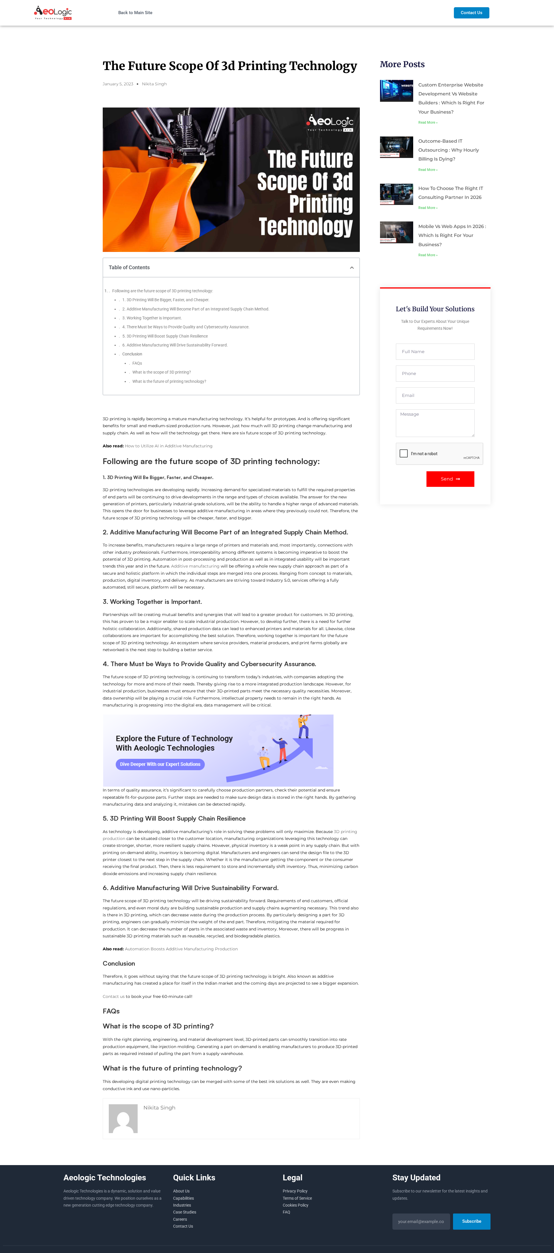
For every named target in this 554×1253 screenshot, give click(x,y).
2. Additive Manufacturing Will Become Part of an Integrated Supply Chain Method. (195, 309)
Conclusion (132, 354)
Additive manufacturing (195, 566)
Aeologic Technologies (104, 1177)
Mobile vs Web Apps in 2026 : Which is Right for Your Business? (452, 235)
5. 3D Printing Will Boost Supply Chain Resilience (165, 336)
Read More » (428, 122)
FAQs (137, 363)
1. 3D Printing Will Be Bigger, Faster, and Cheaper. (166, 299)
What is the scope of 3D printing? (161, 372)
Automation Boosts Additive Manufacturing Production (181, 948)
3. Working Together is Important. (152, 318)
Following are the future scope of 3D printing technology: (162, 291)
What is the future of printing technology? (169, 381)
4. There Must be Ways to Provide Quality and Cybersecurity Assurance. (186, 327)
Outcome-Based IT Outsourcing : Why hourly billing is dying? (448, 150)
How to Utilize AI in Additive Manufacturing (169, 446)
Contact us (114, 996)
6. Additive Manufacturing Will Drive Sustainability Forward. (175, 345)
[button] (352, 267)
